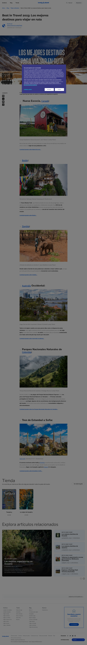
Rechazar (49, 89)
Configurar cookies (28, 89)
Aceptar (59, 89)
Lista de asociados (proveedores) (30, 85)
